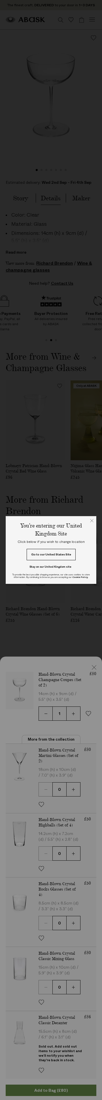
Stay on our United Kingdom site (50, 567)
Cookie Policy (80, 577)
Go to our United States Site (51, 554)
